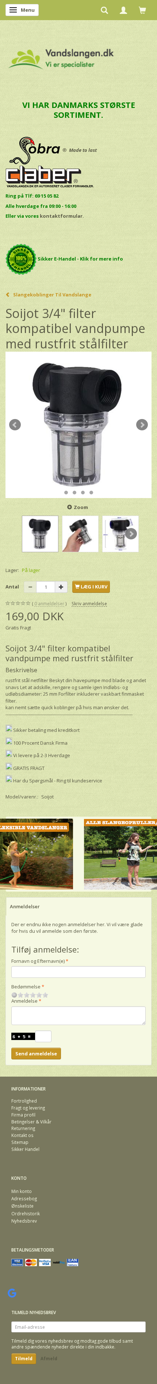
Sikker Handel (25, 1149)
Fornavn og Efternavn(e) (38, 961)
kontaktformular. (62, 216)
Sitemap (19, 1142)
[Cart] (142, 10)
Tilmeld (23, 1358)
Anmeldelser (25, 906)
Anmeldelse (24, 1001)
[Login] (123, 10)
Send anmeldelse (36, 1053)
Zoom (81, 507)
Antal (12, 586)
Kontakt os (22, 1135)
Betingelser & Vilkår (31, 1122)
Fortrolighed (24, 1101)
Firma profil (23, 1115)
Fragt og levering (28, 1108)
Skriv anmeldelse (89, 603)
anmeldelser (49, 603)
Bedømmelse (26, 986)
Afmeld (49, 1358)
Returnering (23, 1128)
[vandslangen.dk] (61, 56)
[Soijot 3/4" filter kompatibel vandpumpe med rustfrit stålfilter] (78, 425)
